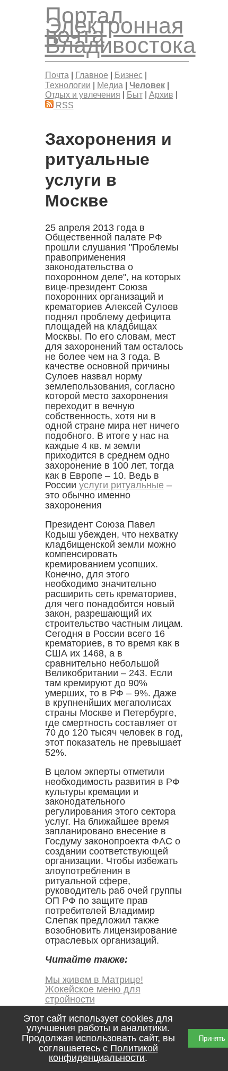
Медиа (110, 85)
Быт (135, 94)
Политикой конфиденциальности (103, 1053)
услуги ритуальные (121, 485)
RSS (64, 105)
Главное (91, 75)
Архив (161, 94)
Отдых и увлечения (82, 94)
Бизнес (129, 75)
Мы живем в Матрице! (94, 979)
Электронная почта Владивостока (120, 35)
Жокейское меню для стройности (93, 994)
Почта (57, 75)
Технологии (68, 85)
